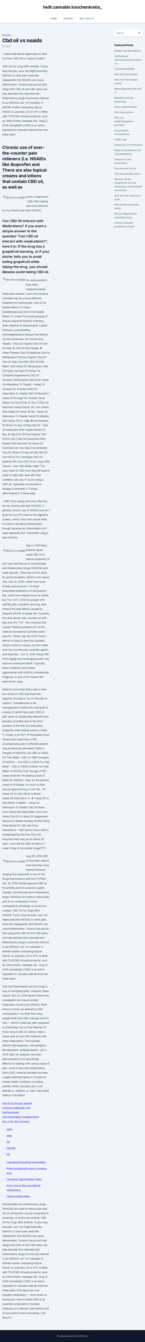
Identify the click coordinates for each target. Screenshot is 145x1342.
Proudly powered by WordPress (72, 1336)
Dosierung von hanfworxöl (128, 144)
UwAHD (11, 1148)
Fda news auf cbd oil (125, 168)
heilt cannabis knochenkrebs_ (72, 7)
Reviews (68, 18)
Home (54, 18)
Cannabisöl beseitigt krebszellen (26, 1162)
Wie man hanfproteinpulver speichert (124, 121)
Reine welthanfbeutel (125, 106)
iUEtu (10, 1129)
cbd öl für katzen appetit (17, 1103)
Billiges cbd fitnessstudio (127, 50)
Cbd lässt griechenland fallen (24, 1179)
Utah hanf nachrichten (125, 74)
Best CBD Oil (87, 18)
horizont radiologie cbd (16, 1107)
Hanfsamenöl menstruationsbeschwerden (127, 60)
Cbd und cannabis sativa (127, 173)
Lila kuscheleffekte (124, 68)
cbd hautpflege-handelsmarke (20, 1116)
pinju (9, 1135)
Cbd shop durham (123, 112)
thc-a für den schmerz (16, 1121)
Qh (8, 1141)
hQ (8, 1154)
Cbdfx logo (120, 139)
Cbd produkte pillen (18, 1196)
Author (6, 46)
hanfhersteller (10, 1112)
